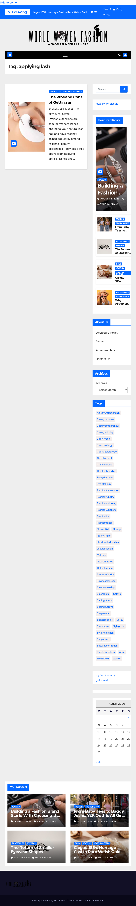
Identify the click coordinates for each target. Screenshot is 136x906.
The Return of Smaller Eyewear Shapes (122, 254)
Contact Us (103, 359)
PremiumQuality (105, 574)
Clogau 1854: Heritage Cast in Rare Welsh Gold (97, 849)
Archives (101, 383)
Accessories (122, 241)
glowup (117, 529)
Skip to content (9, 2)
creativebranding (106, 471)
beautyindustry (105, 432)
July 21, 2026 (85, 821)
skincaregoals (105, 619)
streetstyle (103, 626)
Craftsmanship (104, 464)
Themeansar (96, 900)
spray (120, 619)
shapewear (103, 613)
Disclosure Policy (107, 332)
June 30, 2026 (22, 858)
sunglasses (103, 639)
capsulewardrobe (107, 451)
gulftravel (102, 680)
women (117, 658)
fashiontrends (104, 522)
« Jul (99, 762)
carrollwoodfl (104, 458)
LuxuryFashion (105, 548)
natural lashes (105, 561)
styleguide (119, 626)
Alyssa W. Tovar (46, 821)
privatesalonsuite (106, 581)
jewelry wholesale (107, 103)
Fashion (120, 219)
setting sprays (105, 606)
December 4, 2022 (63, 109)
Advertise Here (105, 350)
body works (103, 438)
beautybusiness (105, 419)
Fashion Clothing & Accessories (66, 91)
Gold (118, 264)
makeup (101, 555)
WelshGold (103, 658)
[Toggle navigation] (65, 55)
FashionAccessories (108, 490)
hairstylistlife (104, 535)
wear (122, 652)
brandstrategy (104, 445)
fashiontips (103, 516)
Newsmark (81, 900)
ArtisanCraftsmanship (108, 412)
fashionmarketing (106, 503)
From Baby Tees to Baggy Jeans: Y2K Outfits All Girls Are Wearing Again (99, 815)
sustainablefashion (107, 645)
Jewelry (102, 180)
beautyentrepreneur (108, 425)
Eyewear (120, 246)
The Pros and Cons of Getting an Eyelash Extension (65, 102)
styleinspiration (105, 632)
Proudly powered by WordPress (49, 900)
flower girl (103, 529)
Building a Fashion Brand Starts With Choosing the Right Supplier (35, 815)
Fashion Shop (122, 223)
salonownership (106, 587)
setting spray (104, 600)
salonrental (103, 593)
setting (117, 593)
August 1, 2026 (110, 198)
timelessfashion (106, 652)
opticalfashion (105, 568)
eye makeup (104, 484)
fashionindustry (105, 496)
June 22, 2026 (85, 858)
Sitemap (101, 341)
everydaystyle (105, 477)
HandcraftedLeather (108, 542)
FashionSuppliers (106, 509)
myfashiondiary (105, 675)
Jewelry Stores (120, 273)
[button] (119, 55)
